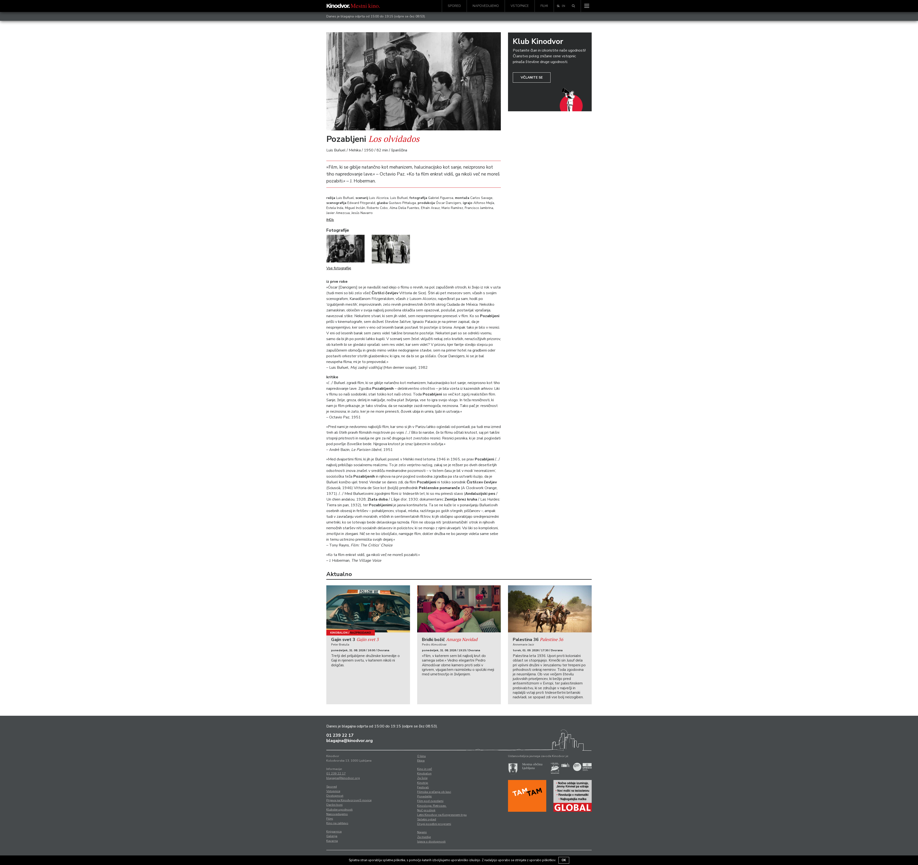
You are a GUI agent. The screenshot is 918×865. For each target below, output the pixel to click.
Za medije (424, 837)
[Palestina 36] (550, 608)
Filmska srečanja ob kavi (434, 792)
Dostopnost (334, 796)
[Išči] (573, 6)
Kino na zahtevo (337, 823)
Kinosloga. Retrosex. (432, 806)
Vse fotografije (338, 268)
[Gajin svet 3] (368, 608)
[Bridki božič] (459, 608)
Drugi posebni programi (434, 824)
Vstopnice (520, 6)
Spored (454, 6)
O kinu (421, 756)
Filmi (544, 6)
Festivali (423, 787)
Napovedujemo (486, 6)
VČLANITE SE (532, 77)
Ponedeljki (424, 796)
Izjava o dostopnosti (431, 841)
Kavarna (332, 841)
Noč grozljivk (426, 810)
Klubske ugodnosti (339, 809)
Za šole (422, 778)
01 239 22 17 (340, 735)
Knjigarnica (334, 831)
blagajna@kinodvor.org (349, 740)
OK (564, 860)
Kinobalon (339, 633)
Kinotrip (422, 783)
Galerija (331, 836)
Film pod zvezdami (430, 801)
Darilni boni (334, 805)
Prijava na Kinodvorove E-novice (349, 800)
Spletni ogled (426, 819)
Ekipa (421, 760)
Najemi (422, 832)
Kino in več (424, 769)
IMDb (330, 220)
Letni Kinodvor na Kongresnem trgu (442, 815)
